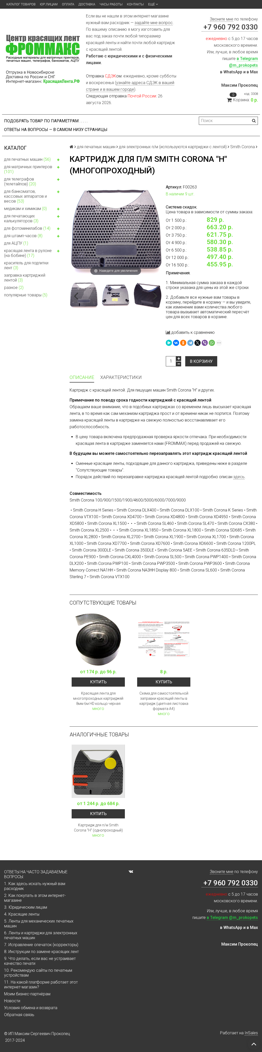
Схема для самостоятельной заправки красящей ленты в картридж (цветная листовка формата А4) (163, 701)
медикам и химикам (25, 208)
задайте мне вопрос (154, 22)
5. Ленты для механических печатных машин (38, 923)
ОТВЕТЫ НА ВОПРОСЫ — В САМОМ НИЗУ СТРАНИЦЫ (55, 129)
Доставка (87, 4)
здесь (239, 476)
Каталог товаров (21, 4)
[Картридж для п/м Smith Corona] (98, 771)
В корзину (201, 361)
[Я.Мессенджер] (169, 343)
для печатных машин (27, 159)
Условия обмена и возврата (30, 1007)
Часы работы (111, 4)
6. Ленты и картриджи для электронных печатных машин (40, 935)
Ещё (151, 4)
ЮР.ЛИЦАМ (49, 4)
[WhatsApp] (212, 343)
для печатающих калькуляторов (21, 218)
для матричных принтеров (28, 169)
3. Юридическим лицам (25, 907)
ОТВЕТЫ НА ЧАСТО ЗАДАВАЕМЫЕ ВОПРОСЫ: (36, 874)
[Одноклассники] (183, 343)
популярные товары (25, 295)
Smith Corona (242, 146)
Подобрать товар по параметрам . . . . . (46, 120)
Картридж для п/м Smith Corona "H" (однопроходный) (98, 827)
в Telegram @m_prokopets (232, 917)
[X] (197, 343)
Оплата (68, 4)
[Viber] (205, 343)
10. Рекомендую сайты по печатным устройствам (38, 973)
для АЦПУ (16, 243)
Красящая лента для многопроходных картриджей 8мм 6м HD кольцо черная (98, 698)
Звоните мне (221, 19)
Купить (98, 681)
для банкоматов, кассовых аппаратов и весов (25, 196)
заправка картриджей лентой (24, 278)
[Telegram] (190, 343)
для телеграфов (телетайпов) (20, 181)
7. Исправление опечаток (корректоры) (41, 944)
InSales (251, 1032)
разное (14, 287)
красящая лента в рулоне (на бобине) (28, 253)
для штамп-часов (23, 235)
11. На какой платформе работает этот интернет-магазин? (41, 984)
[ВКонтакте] (176, 343)
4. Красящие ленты (21, 914)
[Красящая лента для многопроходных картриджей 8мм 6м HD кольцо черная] (98, 639)
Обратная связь (19, 1014)
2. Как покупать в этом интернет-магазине (35, 898)
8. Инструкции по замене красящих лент (41, 951)
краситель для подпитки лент (26, 265)
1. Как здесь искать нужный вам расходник (34, 886)
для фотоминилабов (27, 228)
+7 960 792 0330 (230, 27)
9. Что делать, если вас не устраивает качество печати (40, 961)
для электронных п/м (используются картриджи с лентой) (173, 146)
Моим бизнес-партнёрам (27, 993)
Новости (12, 1000)
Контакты (135, 4)
